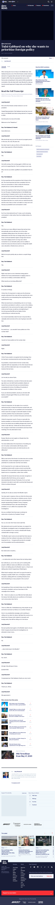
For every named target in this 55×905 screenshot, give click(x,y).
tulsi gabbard (39, 154)
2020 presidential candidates (43, 149)
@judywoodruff (16, 783)
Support (22, 877)
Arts (14, 871)
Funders (22, 875)
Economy (15, 876)
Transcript (3, 66)
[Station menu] (17, 2)
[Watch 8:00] (45, 129)
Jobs (22, 882)
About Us (23, 867)
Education (15, 880)
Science (14, 877)
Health (14, 879)
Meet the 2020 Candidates (42, 67)
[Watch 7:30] (45, 111)
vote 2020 (39, 156)
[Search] (48, 2)
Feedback (23, 874)
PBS (4, 2)
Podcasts (38, 5)
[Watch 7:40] (45, 74)
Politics (2, 847)
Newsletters (46, 5)
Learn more (24, 793)
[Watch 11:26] (45, 92)
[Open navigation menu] (52, 1)
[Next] (52, 833)
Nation (14, 872)
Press (22, 872)
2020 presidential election (42, 151)
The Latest (4, 833)
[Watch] (7, 755)
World (14, 874)
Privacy (22, 884)
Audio (8, 66)
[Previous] (49, 833)
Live (52, 5)
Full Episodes (31, 5)
